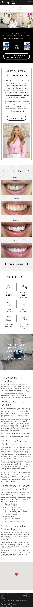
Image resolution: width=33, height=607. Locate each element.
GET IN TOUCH (16, 358)
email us (10, 596)
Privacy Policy (6, 606)
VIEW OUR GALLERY (16, 264)
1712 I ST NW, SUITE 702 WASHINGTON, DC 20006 (16, 56)
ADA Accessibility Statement (19, 600)
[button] (16, 574)
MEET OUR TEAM (16, 118)
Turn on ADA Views (8, 604)
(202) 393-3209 (18, 550)
